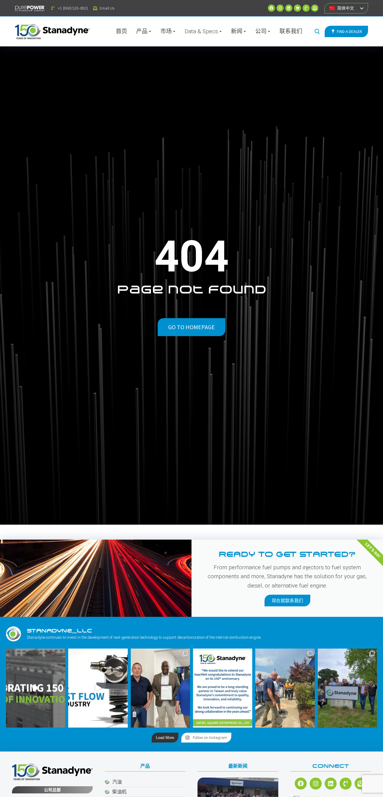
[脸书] (271, 8)
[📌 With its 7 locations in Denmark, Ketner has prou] (347, 688)
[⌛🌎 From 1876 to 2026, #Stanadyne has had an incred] (35, 688)
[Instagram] (280, 8)
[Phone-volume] (306, 8)
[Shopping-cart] (297, 8)
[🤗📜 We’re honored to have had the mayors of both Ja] (160, 688)
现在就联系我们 (287, 600)
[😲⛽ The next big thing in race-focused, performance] (97, 688)
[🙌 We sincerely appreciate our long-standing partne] (222, 688)
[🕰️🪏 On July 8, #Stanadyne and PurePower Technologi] (284, 688)
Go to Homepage (191, 327)
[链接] (288, 8)
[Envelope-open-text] (314, 8)
